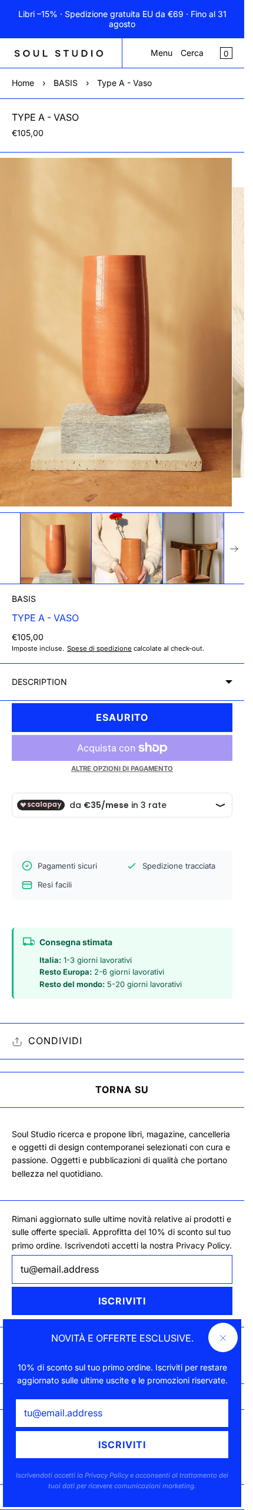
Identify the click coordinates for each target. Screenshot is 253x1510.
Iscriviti (122, 1445)
